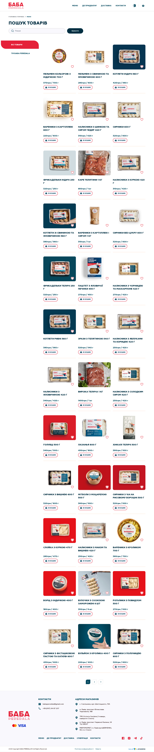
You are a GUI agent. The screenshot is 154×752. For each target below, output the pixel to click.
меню (75, 6)
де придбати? (89, 6)
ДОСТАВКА (69, 738)
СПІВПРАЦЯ (82, 738)
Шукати (75, 31)
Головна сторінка (16, 17)
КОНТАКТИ (95, 738)
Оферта (98, 749)
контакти (121, 6)
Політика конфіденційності (84, 749)
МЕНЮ (41, 738)
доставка (106, 6)
